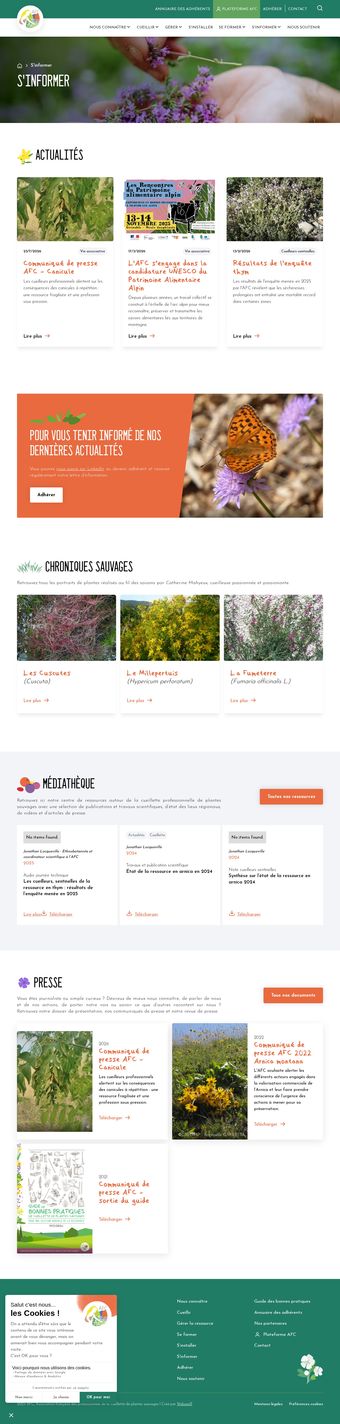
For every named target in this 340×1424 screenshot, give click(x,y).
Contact (262, 1345)
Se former (187, 1334)
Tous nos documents (293, 995)
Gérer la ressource (195, 1323)
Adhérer (46, 495)
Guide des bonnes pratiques (282, 1301)
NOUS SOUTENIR (303, 27)
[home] (30, 18)
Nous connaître (192, 1301)
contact (297, 9)
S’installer (186, 1345)
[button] (110, 27)
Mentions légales (268, 1404)
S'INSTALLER (201, 27)
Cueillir (184, 1312)
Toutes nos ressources (291, 796)
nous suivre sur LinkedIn (80, 469)
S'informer (187, 1356)
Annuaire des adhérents (182, 9)
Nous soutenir (191, 1378)
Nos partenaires (270, 1323)
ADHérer (272, 9)
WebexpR (184, 1404)
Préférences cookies (306, 1404)
